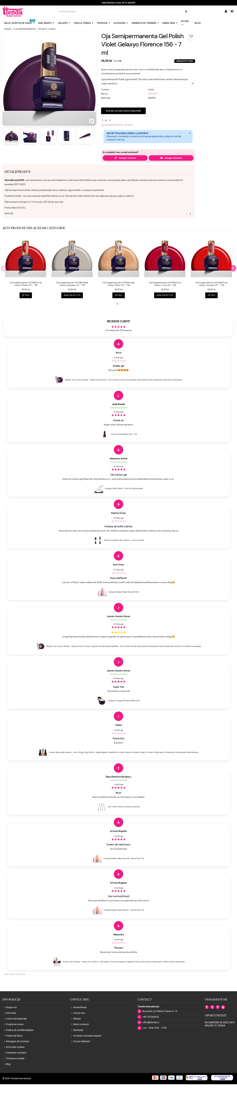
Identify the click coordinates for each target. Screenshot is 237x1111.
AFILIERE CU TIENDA (215, 1025)
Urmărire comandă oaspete (87, 1035)
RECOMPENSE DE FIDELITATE (220, 1022)
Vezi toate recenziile (14, 974)
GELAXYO (153, 93)
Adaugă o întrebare (173, 158)
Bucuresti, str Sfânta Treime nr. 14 (160, 1011)
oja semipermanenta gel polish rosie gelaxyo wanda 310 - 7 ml (26, 284)
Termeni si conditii (15, 1058)
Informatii (11, 1013)
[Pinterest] (109, 120)
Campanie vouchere (16, 1052)
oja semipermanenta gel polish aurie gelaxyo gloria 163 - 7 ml (118, 284)
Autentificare (80, 1007)
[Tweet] (106, 120)
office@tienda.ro (151, 1022)
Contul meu (79, 1013)
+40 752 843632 (151, 1017)
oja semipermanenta (112, 124)
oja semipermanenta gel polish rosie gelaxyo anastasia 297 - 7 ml (211, 284)
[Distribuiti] (102, 120)
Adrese (77, 1018)
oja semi (128, 124)
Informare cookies (15, 1047)
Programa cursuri (15, 1024)
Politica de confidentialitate (20, 1030)
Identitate (78, 1030)
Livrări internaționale (16, 1018)
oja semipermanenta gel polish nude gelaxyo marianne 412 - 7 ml (72, 284)
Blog (8, 1064)
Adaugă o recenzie (127, 158)
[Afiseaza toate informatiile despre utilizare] (190, 213)
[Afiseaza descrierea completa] (192, 83)
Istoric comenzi (81, 1024)
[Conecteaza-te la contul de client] (226, 11)
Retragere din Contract (17, 1041)
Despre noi (11, 1007)
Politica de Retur (14, 1035)
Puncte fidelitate (81, 1041)
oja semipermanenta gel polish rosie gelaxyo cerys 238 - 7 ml (165, 284)
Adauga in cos (72, 295)
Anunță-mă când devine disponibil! (123, 110)
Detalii (26, 295)
